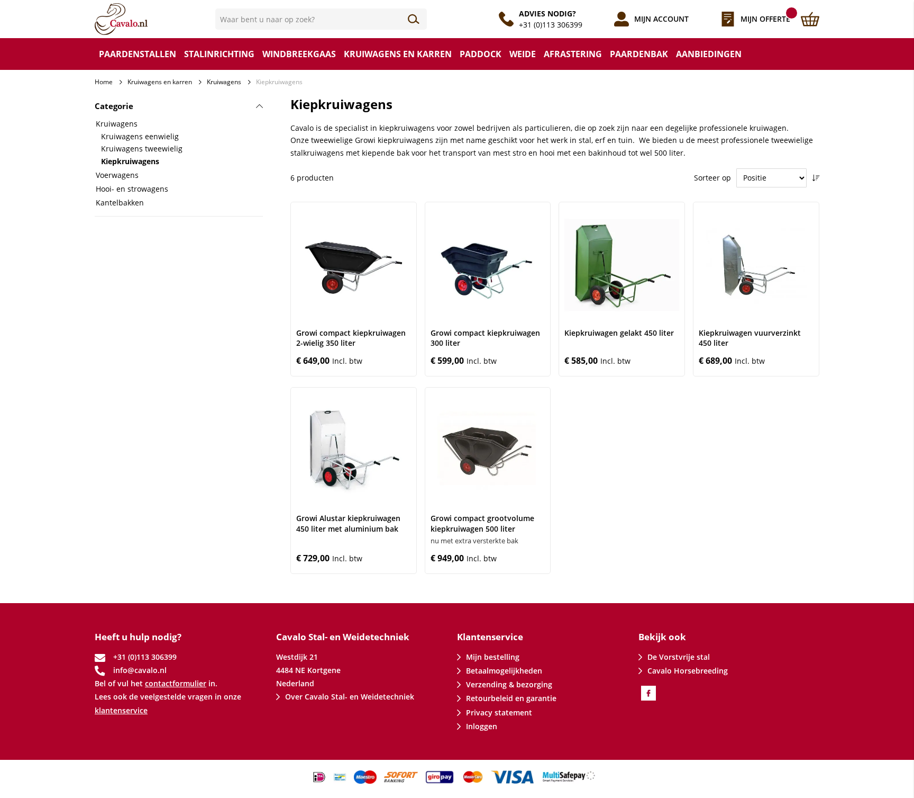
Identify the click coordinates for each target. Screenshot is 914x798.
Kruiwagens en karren (159, 81)
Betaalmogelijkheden (504, 671)
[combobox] (321, 19)
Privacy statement (499, 712)
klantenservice (121, 710)
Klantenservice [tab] (490, 637)
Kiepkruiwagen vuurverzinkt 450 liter (750, 338)
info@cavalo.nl (140, 670)
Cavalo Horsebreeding (687, 671)
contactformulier (175, 683)
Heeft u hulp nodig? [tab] (138, 637)
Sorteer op (712, 178)
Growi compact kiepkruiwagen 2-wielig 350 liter (351, 338)
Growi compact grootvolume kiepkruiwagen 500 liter (482, 523)
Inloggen (481, 726)
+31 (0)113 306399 (550, 25)
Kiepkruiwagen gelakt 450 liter (619, 333)
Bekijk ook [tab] (662, 637)
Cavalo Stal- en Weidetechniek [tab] (342, 637)
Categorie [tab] (114, 106)
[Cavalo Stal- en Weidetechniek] (155, 19)
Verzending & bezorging (509, 684)
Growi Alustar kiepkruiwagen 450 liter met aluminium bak (348, 523)
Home (104, 81)
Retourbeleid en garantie (511, 698)
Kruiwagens (224, 81)
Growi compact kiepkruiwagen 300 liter (485, 338)
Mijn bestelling (492, 657)
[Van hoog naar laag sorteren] (815, 178)
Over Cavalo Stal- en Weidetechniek (349, 697)
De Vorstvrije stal (678, 657)
